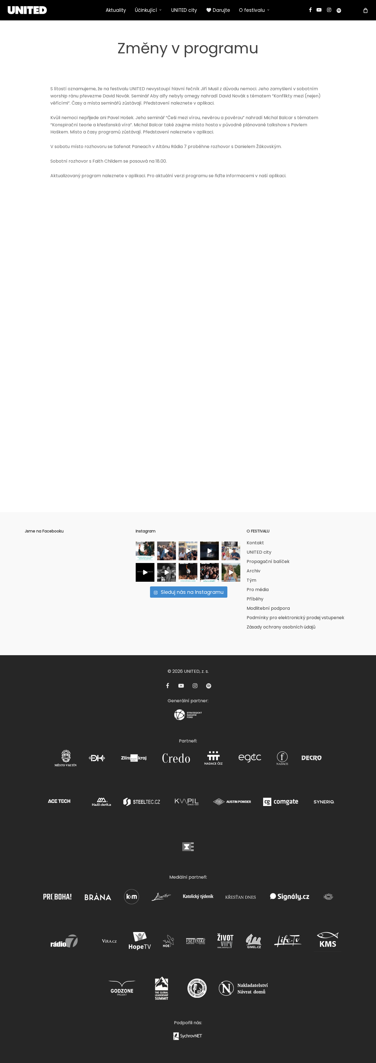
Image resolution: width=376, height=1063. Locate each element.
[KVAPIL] (186, 803)
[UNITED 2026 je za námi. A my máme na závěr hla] (209, 572)
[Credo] (176, 759)
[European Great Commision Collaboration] (250, 759)
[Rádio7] (62, 942)
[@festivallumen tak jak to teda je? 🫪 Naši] (188, 551)
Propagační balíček (268, 561)
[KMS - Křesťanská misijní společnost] (327, 942)
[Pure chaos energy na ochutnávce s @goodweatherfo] (166, 551)
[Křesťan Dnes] (240, 898)
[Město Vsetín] (65, 759)
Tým (251, 580)
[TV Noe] (168, 942)
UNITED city (259, 552)
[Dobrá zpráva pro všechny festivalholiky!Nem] (145, 572)
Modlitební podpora (268, 608)
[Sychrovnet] (188, 1038)
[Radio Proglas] (328, 898)
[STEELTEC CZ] (141, 803)
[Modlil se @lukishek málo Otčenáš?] (231, 551)
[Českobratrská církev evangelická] (188, 848)
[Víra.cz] (109, 942)
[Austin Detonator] (232, 803)
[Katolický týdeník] (198, 898)
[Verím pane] (197, 990)
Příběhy (255, 599)
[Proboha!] (57, 898)
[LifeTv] (288, 942)
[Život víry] (225, 942)
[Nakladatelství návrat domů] (243, 990)
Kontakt (255, 543)
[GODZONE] (122, 990)
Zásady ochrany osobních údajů (281, 627)
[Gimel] (254, 942)
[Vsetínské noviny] (196, 942)
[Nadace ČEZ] (213, 759)
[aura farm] (166, 572)
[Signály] (289, 898)
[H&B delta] (101, 803)
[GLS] (161, 990)
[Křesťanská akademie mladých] (131, 898)
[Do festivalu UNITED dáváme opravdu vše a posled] (231, 572)
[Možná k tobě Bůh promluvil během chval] (145, 551)
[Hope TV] (139, 942)
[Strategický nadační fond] (188, 716)
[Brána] (97, 898)
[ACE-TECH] (59, 803)
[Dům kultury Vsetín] (97, 759)
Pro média (258, 589)
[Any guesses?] (209, 551)
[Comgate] (281, 803)
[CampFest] (161, 898)
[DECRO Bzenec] (311, 759)
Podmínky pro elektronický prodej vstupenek (295, 617)
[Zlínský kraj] (134, 759)
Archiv (253, 571)
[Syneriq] (324, 803)
